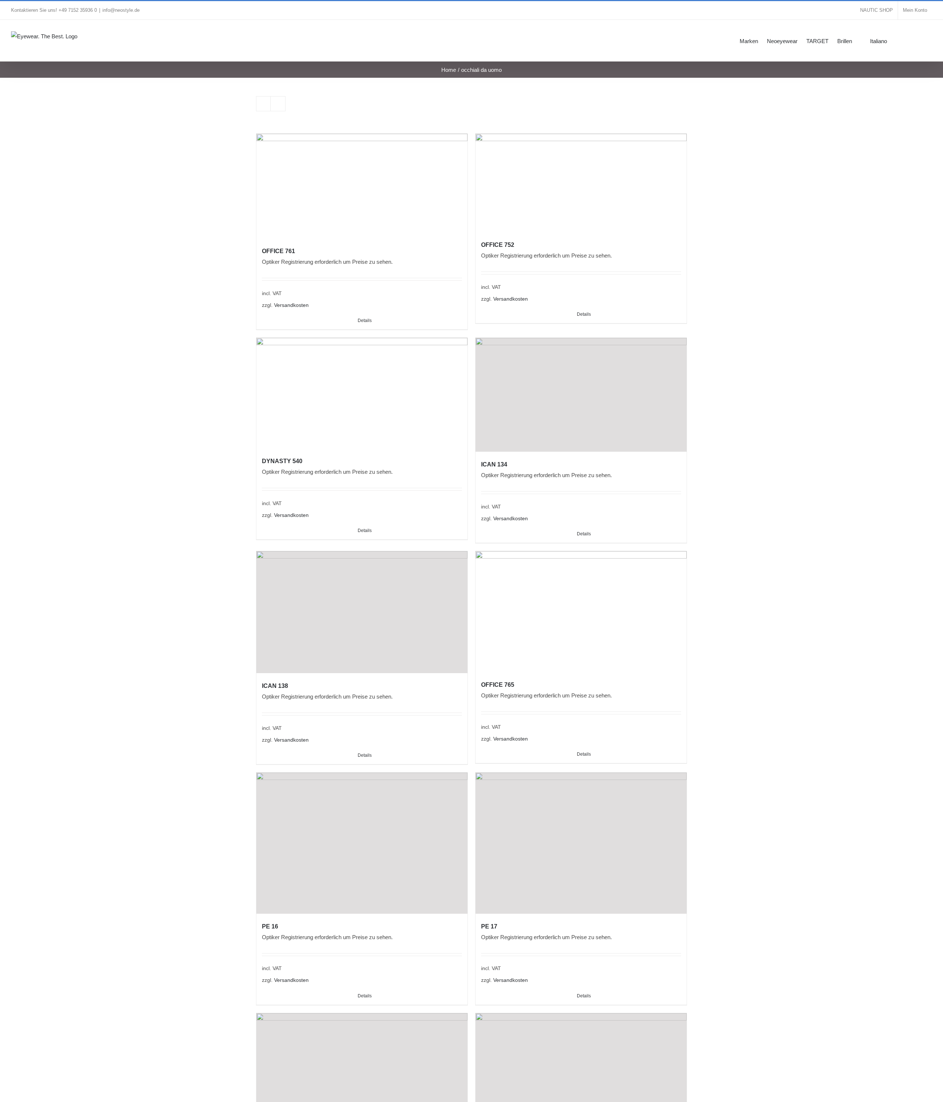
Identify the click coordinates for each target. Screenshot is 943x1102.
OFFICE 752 (497, 245)
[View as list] (278, 104)
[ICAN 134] (581, 395)
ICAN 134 (494, 464)
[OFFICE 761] (361, 186)
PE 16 (270, 926)
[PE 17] (581, 843)
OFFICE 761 (278, 251)
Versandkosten (291, 305)
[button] (921, 40)
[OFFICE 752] (581, 183)
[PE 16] (361, 843)
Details (365, 320)
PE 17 (489, 926)
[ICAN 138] (361, 612)
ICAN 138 (275, 686)
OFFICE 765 (497, 685)
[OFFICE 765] (581, 611)
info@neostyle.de (121, 10)
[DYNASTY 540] (361, 393)
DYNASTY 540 (282, 461)
